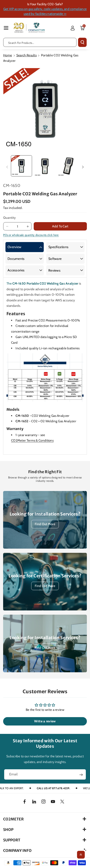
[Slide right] (83, 167)
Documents (16, 259)
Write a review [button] (45, 721)
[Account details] (72, 28)
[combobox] (40, 42)
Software (55, 259)
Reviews (54, 270)
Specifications (58, 247)
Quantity (9, 218)
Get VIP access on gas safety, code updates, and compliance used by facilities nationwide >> (45, 11)
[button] (6, 27)
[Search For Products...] (82, 42)
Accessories (16, 270)
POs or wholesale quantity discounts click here (31, 235)
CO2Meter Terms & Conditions (32, 440)
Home (7, 55)
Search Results (26, 55)
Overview (14, 247)
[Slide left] (7, 167)
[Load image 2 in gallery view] (44, 165)
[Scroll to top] (81, 855)
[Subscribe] (81, 775)
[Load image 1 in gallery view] (21, 165)
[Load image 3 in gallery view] (68, 165)
